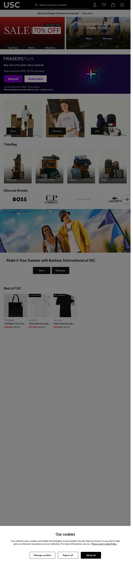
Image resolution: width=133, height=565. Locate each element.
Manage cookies (42, 555)
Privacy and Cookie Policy (104, 543)
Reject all (68, 555)
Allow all (91, 555)
